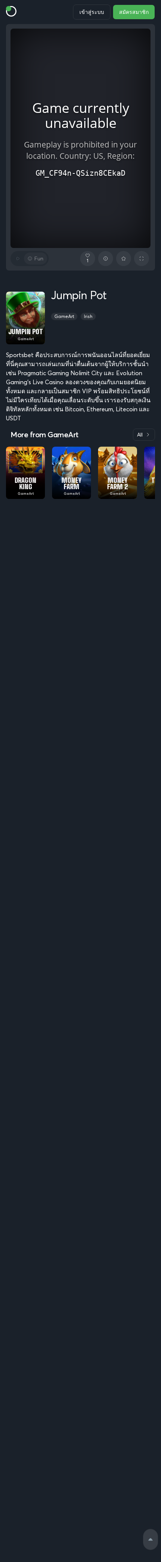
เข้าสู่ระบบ (91, 12)
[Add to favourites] (123, 258)
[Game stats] (105, 258)
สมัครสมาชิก (134, 12)
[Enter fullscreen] (141, 258)
